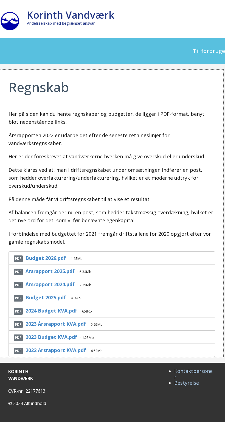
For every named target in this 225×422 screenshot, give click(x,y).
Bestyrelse (186, 382)
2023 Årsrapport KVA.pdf (56, 323)
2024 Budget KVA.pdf (51, 310)
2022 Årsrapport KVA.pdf (56, 350)
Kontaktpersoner (193, 374)
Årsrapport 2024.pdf (50, 284)
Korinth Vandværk (70, 15)
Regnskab (39, 87)
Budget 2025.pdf (46, 297)
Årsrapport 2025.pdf (50, 271)
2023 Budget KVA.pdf (51, 337)
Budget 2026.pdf (46, 258)
